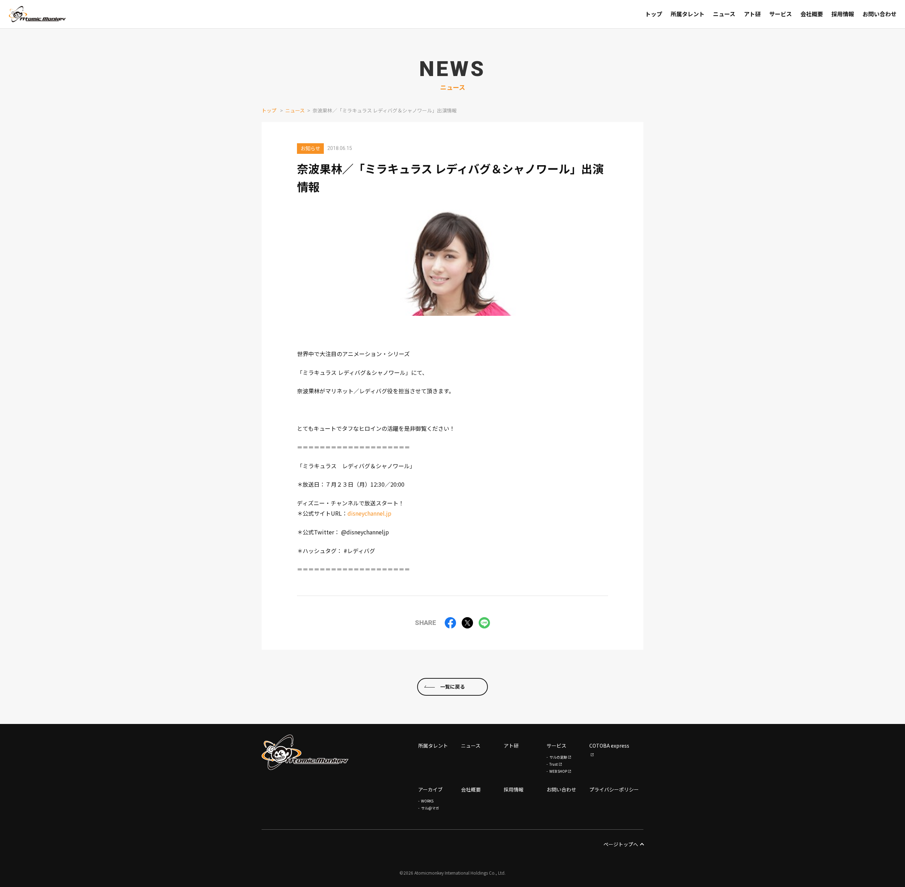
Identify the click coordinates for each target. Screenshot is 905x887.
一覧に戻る (452, 686)
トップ (269, 110)
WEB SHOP (558, 771)
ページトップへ (620, 844)
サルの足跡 (558, 757)
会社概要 (471, 789)
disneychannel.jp (369, 513)
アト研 (511, 745)
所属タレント (433, 745)
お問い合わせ (561, 789)
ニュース (295, 110)
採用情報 (514, 789)
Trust (553, 764)
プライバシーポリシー (614, 789)
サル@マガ (430, 808)
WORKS (427, 801)
